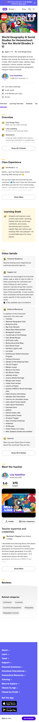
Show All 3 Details (18, 148)
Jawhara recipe (11, 375)
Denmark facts (11, 407)
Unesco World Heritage (15, 378)
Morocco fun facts (13, 370)
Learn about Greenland (15, 405)
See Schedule (28, 718)
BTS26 (29, 2)
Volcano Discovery (13, 359)
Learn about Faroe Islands (16, 402)
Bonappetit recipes (13, 332)
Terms (20, 4)
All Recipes (10, 426)
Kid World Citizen (12, 372)
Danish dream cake (13, 413)
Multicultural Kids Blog (14, 343)
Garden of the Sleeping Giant (17, 362)
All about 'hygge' (12, 418)
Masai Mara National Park (15, 329)
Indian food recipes (13, 383)
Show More (18, 197)
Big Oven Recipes (13, 327)
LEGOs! (8, 410)
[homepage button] (5, 9)
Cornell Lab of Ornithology (16, 335)
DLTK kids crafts (12, 340)
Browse (11, 9)
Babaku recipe (11, 367)
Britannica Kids (11, 324)
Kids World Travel (12, 346)
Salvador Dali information (15, 396)
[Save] (34, 16)
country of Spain (12, 386)
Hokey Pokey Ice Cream (15, 429)
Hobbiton (9, 423)
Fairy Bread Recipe (13, 338)
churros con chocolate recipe (17, 399)
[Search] (29, 9)
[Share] (29, 16)
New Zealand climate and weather (19, 431)
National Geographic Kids (16, 321)
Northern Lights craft (14, 348)
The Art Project (12, 364)
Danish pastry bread (13, 415)
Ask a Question (28, 521)
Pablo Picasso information (16, 394)
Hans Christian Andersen (15, 421)
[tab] (3, 103)
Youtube (9, 319)
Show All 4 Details (18, 453)
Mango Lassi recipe (13, 380)
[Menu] (33, 9)
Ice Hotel (9, 351)
